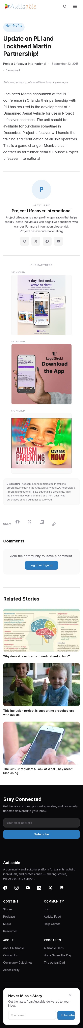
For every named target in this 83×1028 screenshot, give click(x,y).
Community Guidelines (17, 962)
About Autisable (13, 948)
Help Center (52, 924)
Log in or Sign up (41, 565)
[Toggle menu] (75, 6)
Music (7, 924)
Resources (10, 931)
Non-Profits (14, 25)
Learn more (60, 82)
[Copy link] (56, 524)
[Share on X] (32, 524)
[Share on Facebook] (20, 524)
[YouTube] (58, 241)
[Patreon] (64, 890)
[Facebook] (47, 241)
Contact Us (10, 955)
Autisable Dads (54, 948)
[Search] (65, 6)
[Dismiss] (72, 995)
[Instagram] (19, 890)
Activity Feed (52, 916)
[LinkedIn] (41, 890)
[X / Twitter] (35, 241)
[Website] (24, 241)
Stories (7, 909)
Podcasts (9, 916)
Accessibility (11, 970)
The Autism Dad (54, 962)
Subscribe (68, 1015)
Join (47, 909)
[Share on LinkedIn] (44, 524)
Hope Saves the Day (58, 955)
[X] (52, 890)
